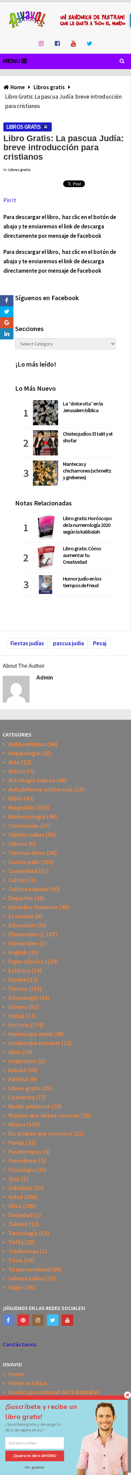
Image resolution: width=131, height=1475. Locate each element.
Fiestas (17, 988)
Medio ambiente (29, 1106)
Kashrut (18, 1079)
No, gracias (35, 1467)
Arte (14, 762)
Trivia (15, 1260)
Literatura (21, 1097)
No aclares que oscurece (40, 1133)
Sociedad (20, 1215)
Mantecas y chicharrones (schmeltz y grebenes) (87, 470)
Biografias (21, 807)
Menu (11, 61)
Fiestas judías (27, 643)
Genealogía (23, 997)
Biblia (15, 798)
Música (17, 1124)
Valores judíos (26, 1278)
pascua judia (68, 643)
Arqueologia (24, 753)
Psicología (21, 1169)
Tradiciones (23, 1251)
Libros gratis (23, 126)
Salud (15, 1197)
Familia (17, 979)
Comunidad (22, 871)
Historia (18, 1025)
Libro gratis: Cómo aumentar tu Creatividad (82, 555)
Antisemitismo (27, 744)
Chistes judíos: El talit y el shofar (87, 437)
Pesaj (99, 643)
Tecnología (23, 1233)
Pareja (16, 1142)
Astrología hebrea (31, 780)
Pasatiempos (25, 1151)
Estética (19, 970)
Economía (21, 916)
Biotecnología (26, 816)
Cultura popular (28, 889)
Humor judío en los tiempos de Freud (82, 582)
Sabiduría (20, 1188)
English (17, 952)
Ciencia (17, 844)
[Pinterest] (23, 1320)
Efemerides (23, 934)
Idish (14, 1052)
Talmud (18, 1224)
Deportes (20, 898)
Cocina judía (23, 862)
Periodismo (22, 1160)
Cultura (17, 880)
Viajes (16, 1287)
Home (16, 1374)
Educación (21, 925)
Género (18, 1006)
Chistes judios (26, 834)
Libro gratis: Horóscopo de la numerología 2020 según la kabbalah (87, 525)
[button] (47, 1412)
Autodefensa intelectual (40, 789)
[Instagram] (38, 1320)
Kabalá (17, 1070)
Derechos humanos (33, 907)
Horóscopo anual (30, 1034)
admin (44, 677)
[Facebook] (8, 1320)
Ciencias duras (26, 853)
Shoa (14, 1206)
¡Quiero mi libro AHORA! (34, 1455)
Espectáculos (25, 961)
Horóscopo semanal (34, 1043)
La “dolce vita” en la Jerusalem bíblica (83, 407)
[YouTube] (67, 1320)
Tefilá (16, 1242)
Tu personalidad (29, 1269)
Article (17, 771)
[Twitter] (52, 1320)
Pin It (9, 200)
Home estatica (27, 1383)
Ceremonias (23, 825)
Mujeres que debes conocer (44, 1115)
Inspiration (22, 1061)
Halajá (16, 1016)
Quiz (14, 1179)
